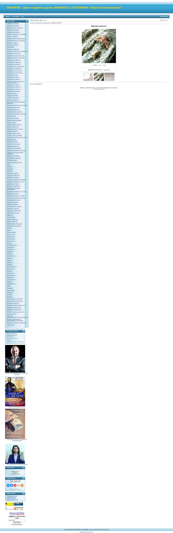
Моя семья (10, 337)
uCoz (92, 531)
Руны (8, 340)
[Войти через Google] (18, 485)
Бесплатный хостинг (85, 531)
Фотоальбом (38, 22)
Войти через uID (15, 481)
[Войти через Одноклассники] (22, 485)
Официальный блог (12, 496)
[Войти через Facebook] (11, 485)
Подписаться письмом (17, 524)
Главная (8, 16)
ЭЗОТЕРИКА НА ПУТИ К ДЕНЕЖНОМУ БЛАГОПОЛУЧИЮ (17, 440)
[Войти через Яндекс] (15, 485)
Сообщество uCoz (11, 497)
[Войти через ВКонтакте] (8, 485)
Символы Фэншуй (11, 338)
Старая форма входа (15, 489)
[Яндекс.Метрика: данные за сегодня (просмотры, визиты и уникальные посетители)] (9, 508)
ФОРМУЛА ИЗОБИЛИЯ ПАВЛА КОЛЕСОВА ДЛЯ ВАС (17, 374)
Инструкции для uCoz (12, 499)
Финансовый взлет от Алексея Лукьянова (16, 464)
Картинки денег (11, 335)
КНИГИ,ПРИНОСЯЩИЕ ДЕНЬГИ (17, 407)
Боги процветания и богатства (14, 341)
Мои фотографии (11, 333)
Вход (22, 16)
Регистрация (15, 16)
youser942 (107, 69)
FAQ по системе (11, 498)
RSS (45, 20)
